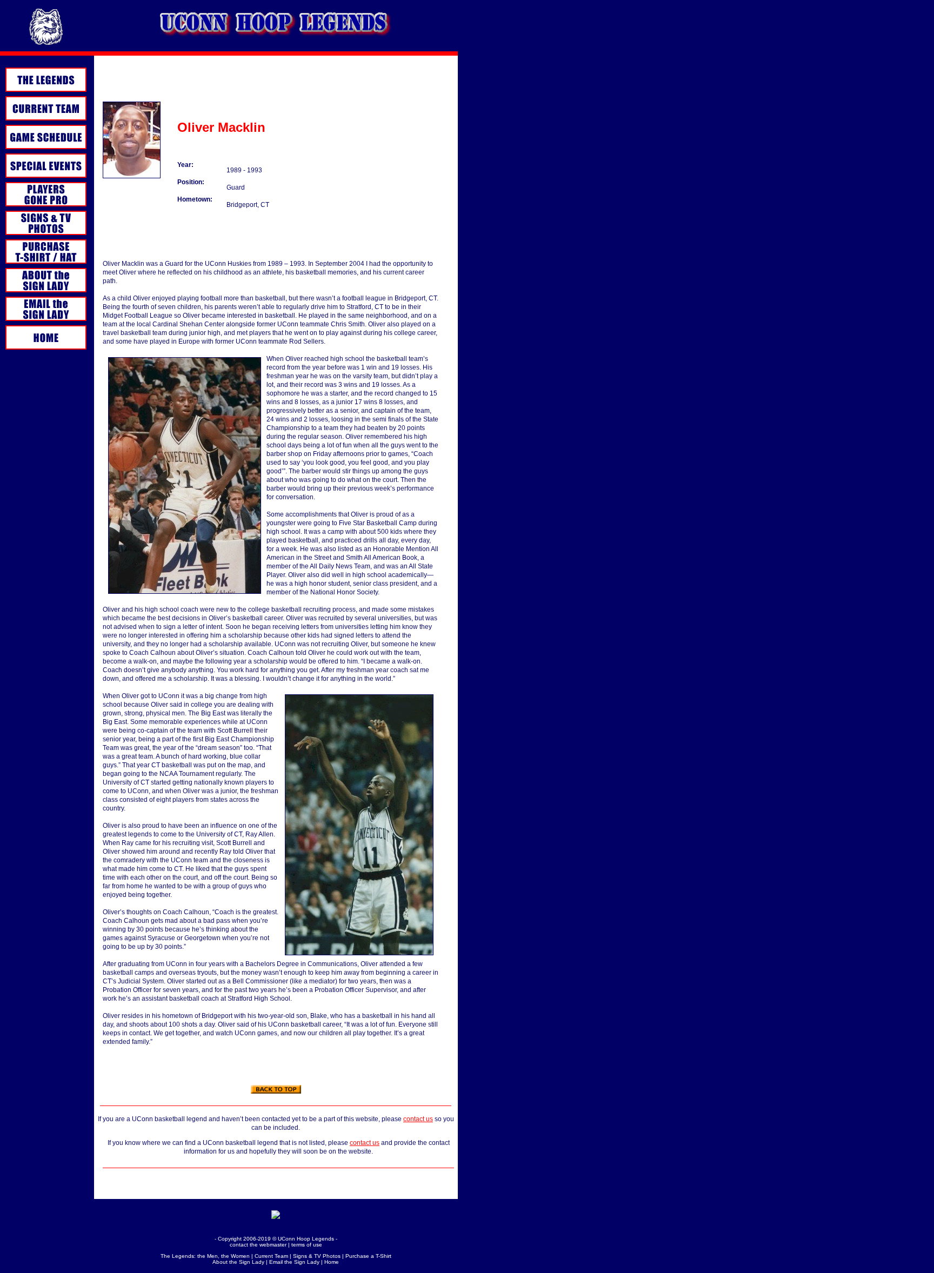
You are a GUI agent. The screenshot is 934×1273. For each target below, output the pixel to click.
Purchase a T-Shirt (368, 1256)
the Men (207, 1256)
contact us (418, 1119)
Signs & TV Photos (317, 1256)
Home (331, 1262)
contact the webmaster (258, 1245)
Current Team (271, 1256)
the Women (235, 1256)
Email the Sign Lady (294, 1262)
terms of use (306, 1245)
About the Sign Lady (238, 1262)
